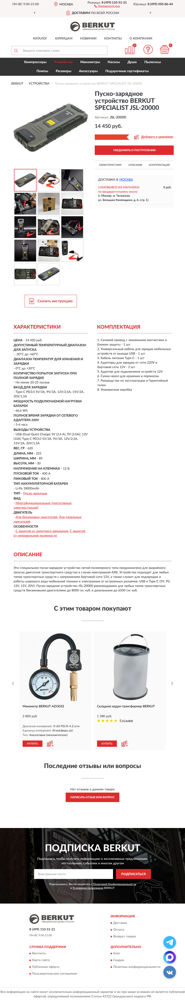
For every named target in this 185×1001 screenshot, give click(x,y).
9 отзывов (126, 720)
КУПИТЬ (32, 743)
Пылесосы (152, 62)
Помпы (42, 71)
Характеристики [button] (110, 165)
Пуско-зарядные (35, 493)
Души (132, 62)
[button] (107, 6)
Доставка (120, 923)
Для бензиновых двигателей (36, 517)
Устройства (63, 62)
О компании (141, 38)
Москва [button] (126, 179)
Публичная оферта (45, 967)
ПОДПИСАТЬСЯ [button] (133, 874)
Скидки (118, 960)
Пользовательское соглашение (54, 974)
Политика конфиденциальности (136, 967)
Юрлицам (63, 38)
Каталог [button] (40, 38)
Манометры (90, 62)
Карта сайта (41, 960)
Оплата (118, 929)
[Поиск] (15, 50)
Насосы (114, 62)
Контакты (113, 38)
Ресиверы (63, 71)
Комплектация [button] (159, 165)
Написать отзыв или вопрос (92, 797)
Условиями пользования (88, 888)
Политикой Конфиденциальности (114, 884)
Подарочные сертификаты (127, 71)
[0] (165, 49)
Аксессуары (88, 71)
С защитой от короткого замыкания (42, 531)
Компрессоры (35, 62)
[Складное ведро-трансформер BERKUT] (130, 667)
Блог (116, 953)
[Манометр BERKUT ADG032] (55, 667)
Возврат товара (124, 936)
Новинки (88, 38)
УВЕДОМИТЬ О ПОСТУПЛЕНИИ (134, 150)
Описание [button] (135, 165)
